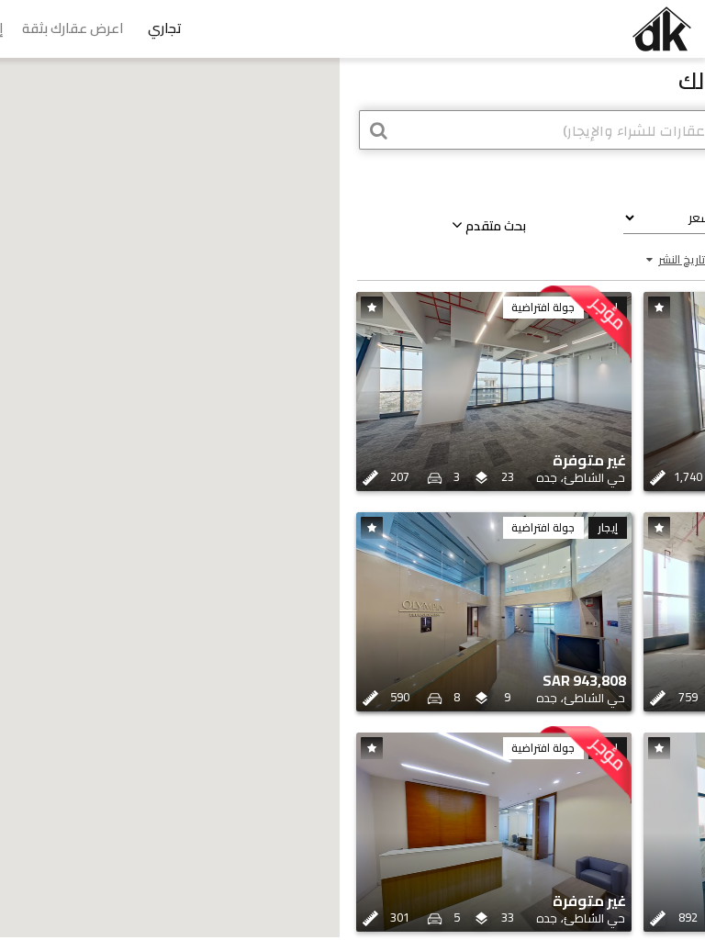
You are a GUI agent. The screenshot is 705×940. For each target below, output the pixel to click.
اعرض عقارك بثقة (73, 28)
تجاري (165, 28)
